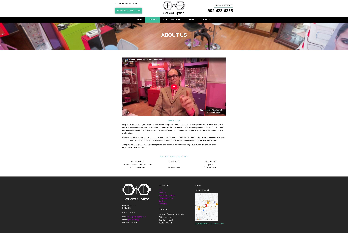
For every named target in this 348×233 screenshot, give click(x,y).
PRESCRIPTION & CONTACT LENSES (128, 10)
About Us (152, 20)
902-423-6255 (133, 220)
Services (190, 20)
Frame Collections (171, 20)
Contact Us (206, 20)
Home (139, 20)
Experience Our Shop (167, 195)
